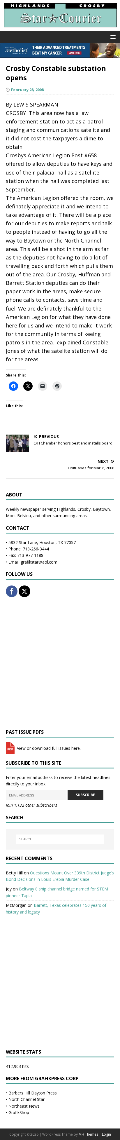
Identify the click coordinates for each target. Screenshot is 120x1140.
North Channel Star (26, 1099)
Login (106, 1134)
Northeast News (24, 1106)
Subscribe (85, 794)
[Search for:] (60, 839)
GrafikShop (18, 1112)
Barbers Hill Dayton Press (32, 1093)
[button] (112, 36)
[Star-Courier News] (60, 27)
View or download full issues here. (48, 748)
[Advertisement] (60, 663)
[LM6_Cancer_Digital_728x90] (60, 54)
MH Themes (88, 1134)
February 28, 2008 (27, 89)
